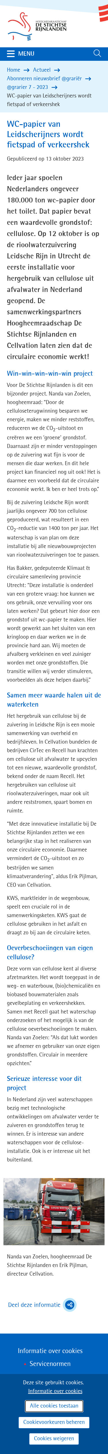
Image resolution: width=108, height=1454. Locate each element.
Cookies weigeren (54, 1439)
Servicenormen (50, 1364)
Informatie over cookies (55, 1391)
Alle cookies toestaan (54, 1406)
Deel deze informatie (42, 1306)
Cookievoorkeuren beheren (54, 1422)
